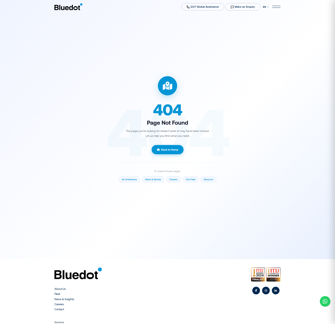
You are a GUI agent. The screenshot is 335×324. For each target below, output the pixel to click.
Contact (59, 309)
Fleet (57, 293)
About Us (60, 288)
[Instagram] (266, 290)
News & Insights (64, 299)
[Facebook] (256, 290)
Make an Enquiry (244, 6)
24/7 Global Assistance (204, 6)
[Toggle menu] (278, 7)
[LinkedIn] (276, 290)
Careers (59, 304)
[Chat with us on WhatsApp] (325, 301)
